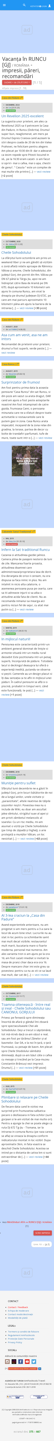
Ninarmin (12, 374)
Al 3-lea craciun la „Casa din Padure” (23, 917)
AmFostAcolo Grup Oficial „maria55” (23, 1369)
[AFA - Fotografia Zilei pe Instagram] (15, 1360)
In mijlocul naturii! (15, 639)
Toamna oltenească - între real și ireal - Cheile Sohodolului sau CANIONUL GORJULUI (26, 1008)
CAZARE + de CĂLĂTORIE (16, 82)
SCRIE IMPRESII (42, 1233)
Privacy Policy (15, 1342)
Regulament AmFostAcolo (21, 1335)
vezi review (43, 171)
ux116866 (13, 329)
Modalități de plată (18, 1317)
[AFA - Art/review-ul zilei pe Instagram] (8, 1360)
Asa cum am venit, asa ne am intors (24, 336)
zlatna (11, 244)
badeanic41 (13, 631)
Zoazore (12, 996)
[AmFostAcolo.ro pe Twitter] (35, 1360)
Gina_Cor (12, 541)
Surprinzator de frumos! (20, 382)
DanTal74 (13, 1089)
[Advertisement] (27, 730)
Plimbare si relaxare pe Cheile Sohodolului (24, 1099)
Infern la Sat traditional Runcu (25, 549)
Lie (10, 107)
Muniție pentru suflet (18, 783)
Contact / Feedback (18, 1307)
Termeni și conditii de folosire (23, 1331)
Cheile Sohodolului (16, 252)
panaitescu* (14, 907)
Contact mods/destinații (20, 1314)
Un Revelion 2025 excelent (22, 116)
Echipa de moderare (18, 1310)
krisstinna (13, 775)
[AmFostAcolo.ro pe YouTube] (28, 1360)
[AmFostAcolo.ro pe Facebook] (21, 1360)
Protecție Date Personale (21, 1338)
